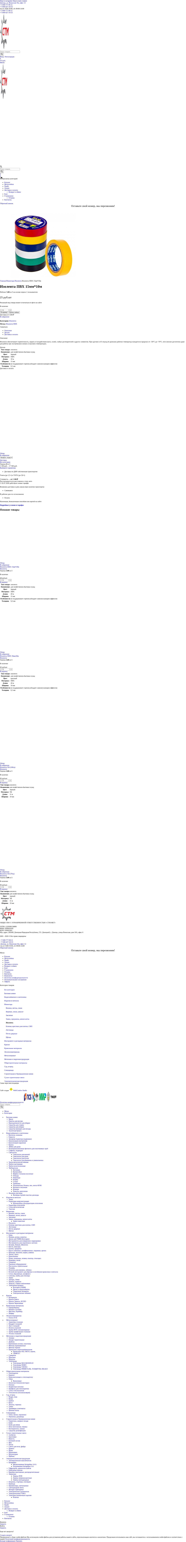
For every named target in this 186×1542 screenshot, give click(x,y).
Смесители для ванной (21, 1154)
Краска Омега (14, 1299)
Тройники (16, 1183)
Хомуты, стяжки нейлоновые (19, 1283)
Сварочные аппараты (21, 1291)
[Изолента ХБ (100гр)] (32, 761)
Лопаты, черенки (15, 1405)
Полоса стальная (15, 1328)
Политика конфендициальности (12, 1102)
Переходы (16, 1178)
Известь (11, 1439)
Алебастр (12, 1435)
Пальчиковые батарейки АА (23, 1466)
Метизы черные (14, 1348)
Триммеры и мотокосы (17, 1408)
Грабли (11, 1401)
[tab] (8, 330)
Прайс (6, 960)
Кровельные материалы (13, 1048)
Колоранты (13, 1297)
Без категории (5, 462)
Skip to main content (20, 1)
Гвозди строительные (16, 1340)
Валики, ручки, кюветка (17, 1237)
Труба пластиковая (15, 1164)
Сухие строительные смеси (14, 1077)
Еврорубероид (14, 1308)
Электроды (13, 1361)
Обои (11, 1379)
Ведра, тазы (13, 1397)
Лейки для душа (14, 1147)
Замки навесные (19, 1221)
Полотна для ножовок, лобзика (20, 1270)
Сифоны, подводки (16, 1150)
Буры (10, 1235)
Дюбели (12, 1342)
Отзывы (12, 198)
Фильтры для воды (15, 1193)
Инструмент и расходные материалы (17, 1041)
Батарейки (12, 1462)
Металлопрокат (10, 1056)
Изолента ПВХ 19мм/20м (9, 656)
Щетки (8, 1037)
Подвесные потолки (16, 1387)
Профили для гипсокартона (19, 1389)
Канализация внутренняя (18, 1141)
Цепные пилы (14, 1410)
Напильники (13, 1256)
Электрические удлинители (19, 1491)
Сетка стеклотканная (16, 1391)
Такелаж (12, 1209)
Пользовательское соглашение (15, 980)
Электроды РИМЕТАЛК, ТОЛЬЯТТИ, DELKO (30, 1369)
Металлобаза (9, 958)
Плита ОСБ (13, 1318)
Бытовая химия (10, 993)
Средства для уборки (16, 1127)
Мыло (11, 1119)
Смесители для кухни (21, 1158)
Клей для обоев (14, 1425)
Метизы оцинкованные (17, 1346)
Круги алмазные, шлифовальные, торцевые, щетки (27, 1250)
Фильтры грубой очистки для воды (26, 1195)
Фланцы (16, 1189)
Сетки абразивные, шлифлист (20, 1274)
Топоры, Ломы (14, 1280)
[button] (4, 582)
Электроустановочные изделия (20, 1495)
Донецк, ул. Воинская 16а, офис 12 (13, 3)
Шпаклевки (13, 1452)
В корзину (4, 312)
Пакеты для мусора (16, 1121)
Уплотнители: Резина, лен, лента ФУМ (27, 1185)
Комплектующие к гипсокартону (21, 1377)
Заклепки (9, 1015)
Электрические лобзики (22, 1293)
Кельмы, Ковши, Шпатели (18, 1245)
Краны (11, 1145)
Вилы (11, 1399)
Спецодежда (8, 1070)
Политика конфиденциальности (16, 978)
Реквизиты (8, 976)
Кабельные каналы (15, 1470)
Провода (12, 1484)
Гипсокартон (13, 1373)
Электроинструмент (16, 1285)
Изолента (18, 281)
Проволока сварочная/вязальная (20, 1349)
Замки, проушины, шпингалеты (17, 1019)
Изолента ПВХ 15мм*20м (9, 567)
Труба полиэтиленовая (17, 1166)
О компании (8, 970)
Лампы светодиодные (21, 1480)
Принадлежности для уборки (19, 1123)
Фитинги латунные (20, 1187)
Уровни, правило (15, 1281)
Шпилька (12, 1357)
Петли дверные (11, 1034)
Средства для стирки (16, 1125)
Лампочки (12, 1474)
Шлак (11, 1450)
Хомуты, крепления (20, 1191)
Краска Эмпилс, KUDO (17, 1301)
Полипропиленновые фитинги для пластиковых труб (28, 1149)
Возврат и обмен (15, 192)
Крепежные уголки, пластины (20, 1344)
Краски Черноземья (16, 1303)
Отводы (16, 1176)
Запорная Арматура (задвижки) (20, 1139)
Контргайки (17, 1172)
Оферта (7, 982)
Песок (11, 1445)
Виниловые (17, 1381)
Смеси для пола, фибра (17, 1446)
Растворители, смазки (17, 1429)
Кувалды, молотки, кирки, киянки (21, 1252)
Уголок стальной (15, 1334)
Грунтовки (12, 1437)
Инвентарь (10, 281)
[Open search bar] (1, 167)
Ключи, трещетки (15, 1249)
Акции (6, 962)
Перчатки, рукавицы (16, 1417)
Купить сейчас (14, 312)
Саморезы (12, 1355)
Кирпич (11, 1375)
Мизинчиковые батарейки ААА (24, 1464)
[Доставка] (55, 451)
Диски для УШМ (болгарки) (19, 1239)
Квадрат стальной (15, 1324)
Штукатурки (13, 1454)
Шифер (11, 1313)
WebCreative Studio (20, 1090)
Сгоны (15, 1181)
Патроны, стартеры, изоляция (19, 1482)
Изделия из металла (11, 1001)
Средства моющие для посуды (20, 1129)
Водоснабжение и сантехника (15, 997)
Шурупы (12, 1359)
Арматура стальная (16, 1322)
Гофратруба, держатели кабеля (20, 1468)
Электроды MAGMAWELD (23, 1363)
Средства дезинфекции (17, 1431)
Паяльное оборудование (17, 1264)
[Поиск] (2, 54)
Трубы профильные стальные (19, 1332)
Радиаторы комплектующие (19, 1201)
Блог (6, 968)
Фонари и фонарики (16, 1489)
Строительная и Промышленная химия (18, 1074)
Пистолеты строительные (18, 1266)
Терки (11, 1278)
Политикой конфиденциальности (17, 1539)
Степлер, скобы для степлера (19, 1276)
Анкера (11, 1338)
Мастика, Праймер (15, 1311)
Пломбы (12, 1268)
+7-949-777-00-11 (6, 5)
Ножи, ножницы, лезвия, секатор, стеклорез (25, 1258)
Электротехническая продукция (16, 1081)
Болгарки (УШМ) (19, 1287)
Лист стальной (14, 1326)
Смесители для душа (20, 1156)
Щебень (11, 1456)
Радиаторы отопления (17, 1205)
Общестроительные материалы (15, 1063)
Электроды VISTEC (20, 1367)
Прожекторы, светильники (18, 1486)
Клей (10, 1423)
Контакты (8, 974)
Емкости (12, 1137)
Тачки (11, 1406)
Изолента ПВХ (11, 324)
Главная (3, 281)
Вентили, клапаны (15, 1135)
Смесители (13, 1152)
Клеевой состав (14, 1441)
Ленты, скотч (13, 1254)
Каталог (7, 956)
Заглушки (16, 1170)
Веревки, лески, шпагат (14, 1012)
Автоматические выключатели (20, 1460)
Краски (7, 1045)
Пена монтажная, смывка (18, 1427)
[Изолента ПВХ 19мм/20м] (32, 650)
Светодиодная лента (16, 1488)
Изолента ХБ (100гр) (7, 767)
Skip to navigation (6, 1)
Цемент (11, 1448)
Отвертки (12, 1262)
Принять (19, 1541)
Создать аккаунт (6, 1535)
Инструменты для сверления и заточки (23, 1243)
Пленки (11, 1385)
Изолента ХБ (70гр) (7, 874)
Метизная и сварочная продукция (16, 1059)
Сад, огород (8, 1066)
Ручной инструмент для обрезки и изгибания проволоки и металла (33, 1272)
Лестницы (9, 1030)
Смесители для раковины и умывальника (28, 1160)
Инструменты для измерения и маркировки (25, 1241)
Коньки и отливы (15, 1309)
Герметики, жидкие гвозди (18, 1421)
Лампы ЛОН (17, 1476)
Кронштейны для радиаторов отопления (28, 1203)
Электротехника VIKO (17, 1493)
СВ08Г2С (16, 1353)
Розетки (16, 1497)
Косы (10, 1403)
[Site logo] (4, 50)
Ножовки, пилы (14, 1260)
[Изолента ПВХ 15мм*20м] (32, 561)
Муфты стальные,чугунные (23, 1174)
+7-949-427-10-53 (6, 7)
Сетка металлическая (16, 1207)
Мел (10, 1443)
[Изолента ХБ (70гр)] (32, 868)
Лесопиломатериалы (11, 1052)
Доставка (3, 460)
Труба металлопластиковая (18, 1162)
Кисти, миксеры (15, 1247)
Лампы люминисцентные (22, 1478)
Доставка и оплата (11, 964)
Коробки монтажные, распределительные (24, 1472)
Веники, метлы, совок (14, 1008)
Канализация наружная (17, 1143)
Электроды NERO (19, 1365)
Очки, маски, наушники (17, 1415)
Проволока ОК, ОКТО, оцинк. (24, 1351)
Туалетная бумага (15, 1131)
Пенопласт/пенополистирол (19, 1383)
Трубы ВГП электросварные (19, 1330)
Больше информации (8, 1541)
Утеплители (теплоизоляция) (19, 1392)
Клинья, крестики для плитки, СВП (19, 1026)
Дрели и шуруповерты (21, 1289)
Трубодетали (13, 1168)
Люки (11, 1199)
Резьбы (15, 1180)
